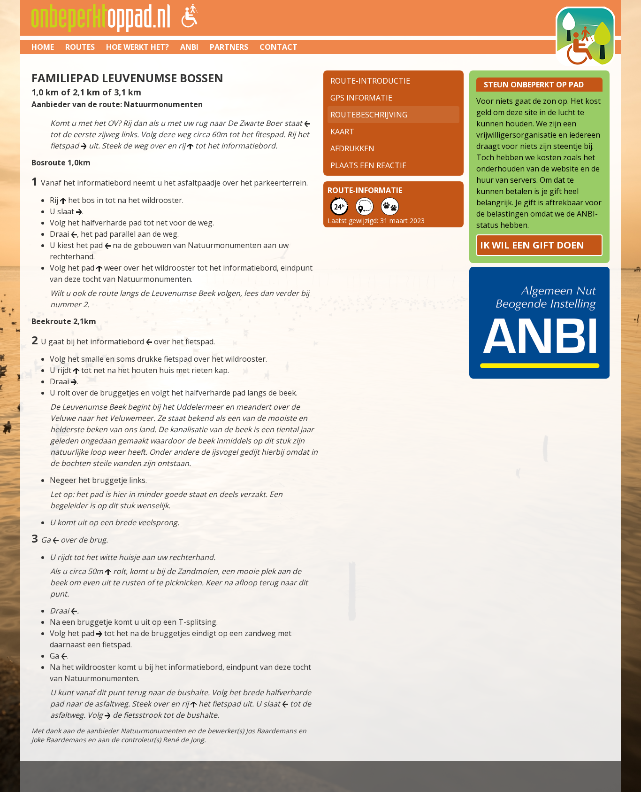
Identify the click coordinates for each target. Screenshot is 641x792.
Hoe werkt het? (137, 47)
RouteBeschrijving (368, 114)
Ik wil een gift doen (532, 245)
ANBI (189, 47)
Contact (278, 47)
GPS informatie (361, 98)
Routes (80, 47)
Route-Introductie (370, 81)
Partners (229, 47)
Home (42, 47)
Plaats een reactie (368, 165)
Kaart (342, 131)
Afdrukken (352, 148)
